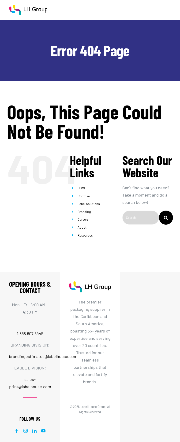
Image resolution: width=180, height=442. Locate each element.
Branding (84, 212)
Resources (85, 235)
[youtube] (43, 431)
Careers (83, 219)
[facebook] (17, 431)
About (82, 227)
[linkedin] (34, 431)
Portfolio (84, 196)
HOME (82, 188)
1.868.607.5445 (30, 333)
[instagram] (25, 431)
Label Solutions (89, 204)
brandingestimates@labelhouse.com (43, 356)
